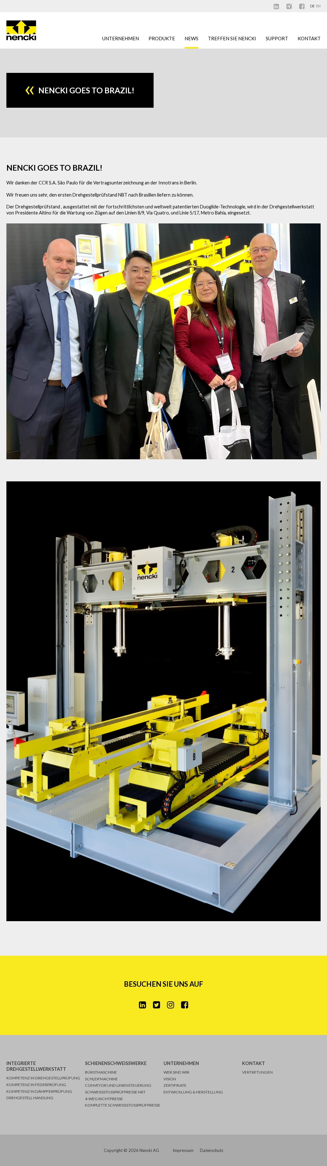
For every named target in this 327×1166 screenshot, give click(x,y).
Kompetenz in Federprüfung (36, 1084)
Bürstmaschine (101, 1072)
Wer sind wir (176, 1072)
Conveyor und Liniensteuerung (118, 1085)
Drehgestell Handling (29, 1097)
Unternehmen (120, 38)
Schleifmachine (101, 1079)
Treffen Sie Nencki (232, 38)
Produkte (161, 38)
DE (312, 6)
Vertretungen (257, 1072)
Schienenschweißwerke (116, 1063)
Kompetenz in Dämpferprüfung (39, 1091)
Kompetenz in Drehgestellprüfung (43, 1078)
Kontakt (309, 38)
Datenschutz (211, 1150)
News (191, 38)
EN (318, 6)
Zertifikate (175, 1085)
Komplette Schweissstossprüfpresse (122, 1105)
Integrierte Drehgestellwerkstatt (36, 1066)
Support (277, 38)
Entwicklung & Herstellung (193, 1092)
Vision (170, 1079)
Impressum (183, 1150)
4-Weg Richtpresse (104, 1098)
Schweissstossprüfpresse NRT (115, 1092)
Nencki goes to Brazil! (54, 167)
